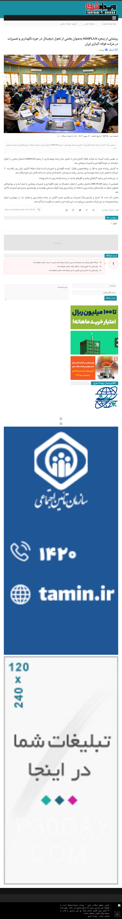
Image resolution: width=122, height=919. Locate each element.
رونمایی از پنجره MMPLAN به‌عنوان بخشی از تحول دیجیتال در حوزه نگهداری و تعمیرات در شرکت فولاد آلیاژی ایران (63, 41)
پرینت (102, 49)
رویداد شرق (93, 916)
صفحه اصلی (89, 23)
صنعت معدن (65, 23)
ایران (115, 223)
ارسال (111, 50)
